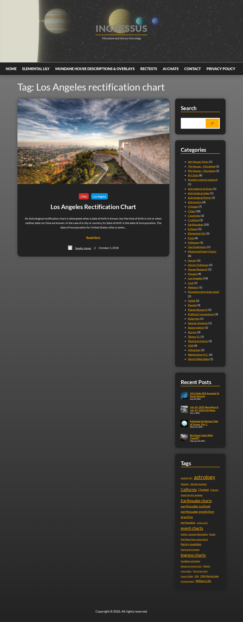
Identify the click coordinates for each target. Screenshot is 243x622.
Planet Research (198, 309)
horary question (191, 544)
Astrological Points (199, 197)
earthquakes (188, 522)
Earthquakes (195, 224)
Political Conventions (201, 314)
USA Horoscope (209, 576)
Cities (84, 196)
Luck (191, 282)
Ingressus (121, 28)
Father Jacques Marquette (194, 534)
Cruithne (193, 220)
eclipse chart (202, 523)
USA (190, 345)
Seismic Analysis (198, 323)
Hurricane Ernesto (190, 549)
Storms (192, 332)
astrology (204, 477)
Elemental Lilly (197, 233)
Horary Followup (198, 265)
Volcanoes (194, 350)
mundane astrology (190, 561)
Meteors (193, 287)
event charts (192, 528)
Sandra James (83, 248)
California (189, 489)
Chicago (193, 206)
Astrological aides (199, 193)
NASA (191, 300)
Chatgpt (203, 490)
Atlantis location (198, 484)
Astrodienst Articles (200, 188)
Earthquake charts (196, 500)
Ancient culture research (203, 179)
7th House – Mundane (201, 166)
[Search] (212, 123)
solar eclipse (186, 571)
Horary (192, 260)
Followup (193, 242)
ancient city (186, 478)
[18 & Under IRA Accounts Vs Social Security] (184, 396)
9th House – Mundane (201, 170)
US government (187, 581)
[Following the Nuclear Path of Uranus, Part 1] (184, 424)
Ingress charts (193, 554)
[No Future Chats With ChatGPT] (184, 438)
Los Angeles (99, 196)
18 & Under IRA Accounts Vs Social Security (204, 395)
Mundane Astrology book (203, 291)
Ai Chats (193, 175)
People (192, 305)
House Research (198, 269)
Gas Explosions (197, 247)
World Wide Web (198, 359)
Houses (192, 273)
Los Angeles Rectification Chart (93, 206)
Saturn (206, 566)
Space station (196, 327)
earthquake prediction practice (197, 514)
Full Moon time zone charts (194, 539)
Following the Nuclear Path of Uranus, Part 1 (204, 423)
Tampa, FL (194, 336)
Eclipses (193, 229)
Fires (191, 238)
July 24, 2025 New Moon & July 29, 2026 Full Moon (204, 409)
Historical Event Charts (202, 251)
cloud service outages (192, 495)
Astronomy (195, 202)
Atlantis (185, 484)
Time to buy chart (200, 571)
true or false (187, 576)
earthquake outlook (195, 506)
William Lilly (203, 581)
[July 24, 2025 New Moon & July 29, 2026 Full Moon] (184, 410)
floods (212, 534)
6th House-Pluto (198, 161)
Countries (194, 215)
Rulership (194, 318)
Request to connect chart (191, 566)
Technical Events (198, 341)
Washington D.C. (198, 354)
